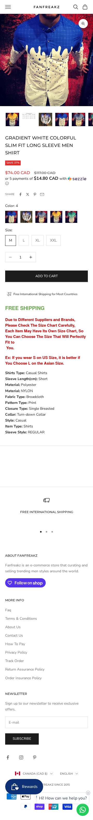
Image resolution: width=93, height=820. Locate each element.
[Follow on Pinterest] (34, 757)
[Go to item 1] (12, 119)
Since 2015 (62, 784)
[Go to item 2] (29, 115)
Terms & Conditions (21, 618)
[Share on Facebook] (20, 194)
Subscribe (22, 738)
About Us (13, 627)
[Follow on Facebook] (7, 757)
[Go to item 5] (78, 119)
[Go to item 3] (45, 119)
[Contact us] (82, 810)
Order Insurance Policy (23, 678)
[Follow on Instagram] (21, 757)
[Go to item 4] (62, 119)
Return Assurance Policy (24, 669)
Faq (8, 610)
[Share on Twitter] (28, 194)
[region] (46, 510)
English (66, 773)
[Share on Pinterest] (35, 194)
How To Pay (15, 644)
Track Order (14, 660)
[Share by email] (42, 194)
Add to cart (46, 276)
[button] (46, 181)
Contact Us (14, 635)
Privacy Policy (16, 652)
